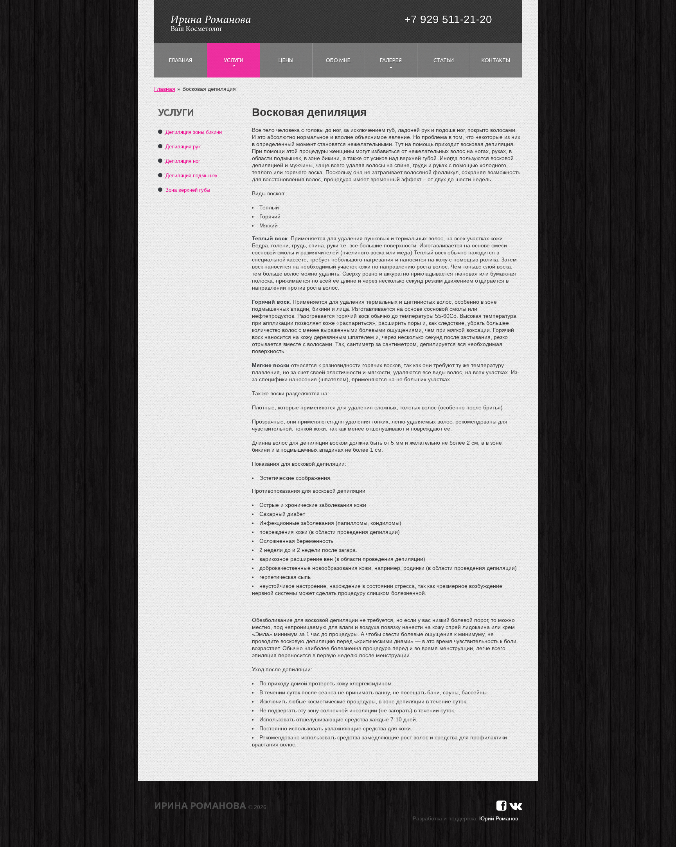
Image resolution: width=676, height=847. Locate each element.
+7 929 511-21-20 (448, 19)
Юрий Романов (498, 818)
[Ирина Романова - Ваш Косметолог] (210, 22)
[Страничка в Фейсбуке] (501, 805)
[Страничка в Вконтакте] (515, 805)
